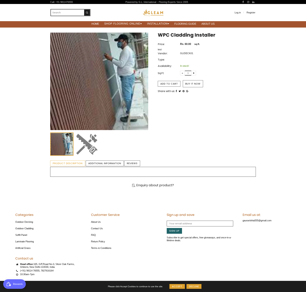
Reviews (132, 163)
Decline (194, 286)
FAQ (93, 235)
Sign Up (174, 230)
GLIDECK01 (186, 53)
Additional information (104, 163)
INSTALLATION (157, 23)
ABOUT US (208, 23)
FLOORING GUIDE (185, 23)
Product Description (68, 163)
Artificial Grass (23, 248)
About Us (96, 222)
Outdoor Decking (24, 222)
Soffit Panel (21, 235)
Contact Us (97, 228)
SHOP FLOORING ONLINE (122, 23)
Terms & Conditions (101, 248)
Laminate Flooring (24, 241)
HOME (95, 23)
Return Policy (98, 241)
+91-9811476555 (64, 2)
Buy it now (192, 83)
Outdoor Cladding (24, 228)
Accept (177, 286)
